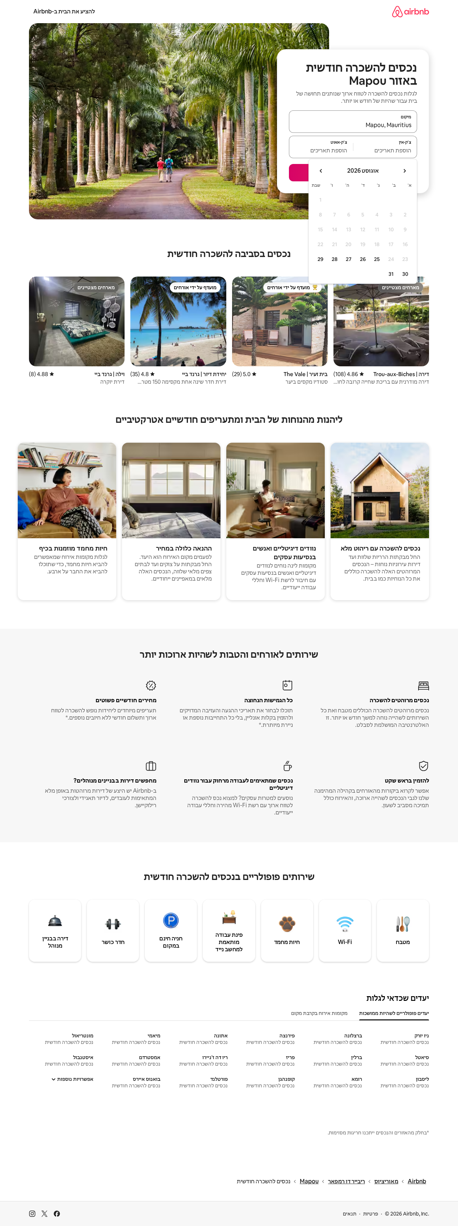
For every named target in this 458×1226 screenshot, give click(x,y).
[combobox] (353, 125)
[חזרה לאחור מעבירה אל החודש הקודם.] (404, 171)
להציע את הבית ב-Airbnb (64, 11)
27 (349, 259)
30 (405, 274)
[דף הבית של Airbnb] (410, 11)
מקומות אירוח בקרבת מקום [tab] (319, 1013)
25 (377, 259)
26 (363, 259)
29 (320, 259)
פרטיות (370, 1213)
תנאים (349, 1213)
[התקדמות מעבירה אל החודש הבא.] (321, 171)
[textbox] (385, 150)
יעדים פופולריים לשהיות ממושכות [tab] (394, 1013)
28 (334, 259)
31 (391, 274)
